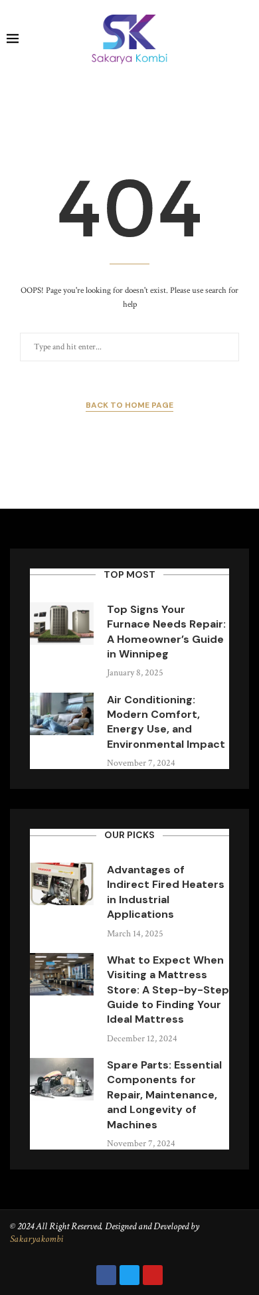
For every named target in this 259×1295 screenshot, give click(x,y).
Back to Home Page (129, 405)
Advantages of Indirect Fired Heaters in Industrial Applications (165, 892)
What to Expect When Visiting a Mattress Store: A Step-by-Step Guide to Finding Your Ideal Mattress (168, 990)
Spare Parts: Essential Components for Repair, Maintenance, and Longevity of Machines (164, 1095)
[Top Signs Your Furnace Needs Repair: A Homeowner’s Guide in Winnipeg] (62, 623)
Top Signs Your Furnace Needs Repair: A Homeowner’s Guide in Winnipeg (166, 631)
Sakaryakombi (36, 1239)
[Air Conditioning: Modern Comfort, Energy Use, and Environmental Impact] (62, 714)
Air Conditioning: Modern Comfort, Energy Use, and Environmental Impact (166, 722)
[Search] (245, 40)
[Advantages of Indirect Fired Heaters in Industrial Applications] (62, 884)
